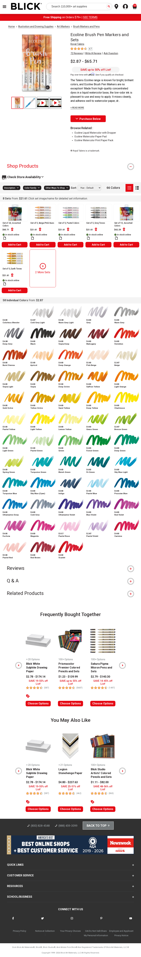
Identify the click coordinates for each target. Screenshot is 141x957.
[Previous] (18, 665)
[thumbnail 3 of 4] (43, 103)
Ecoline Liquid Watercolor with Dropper (95, 132)
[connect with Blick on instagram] (71, 920)
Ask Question (111, 53)
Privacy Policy (19, 931)
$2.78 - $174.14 (35, 676)
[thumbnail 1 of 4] (17, 103)
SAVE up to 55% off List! (70, 682)
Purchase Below (90, 119)
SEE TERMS (90, 17)
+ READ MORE (77, 107)
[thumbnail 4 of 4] (56, 103)
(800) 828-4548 (40, 825)
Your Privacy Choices (70, 931)
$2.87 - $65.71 (84, 61)
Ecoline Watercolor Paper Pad (91, 136)
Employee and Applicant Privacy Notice (121, 933)
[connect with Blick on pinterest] (101, 920)
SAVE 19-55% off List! (38, 682)
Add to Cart (14, 244)
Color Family (30, 188)
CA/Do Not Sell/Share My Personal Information (96, 933)
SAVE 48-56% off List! (102, 788)
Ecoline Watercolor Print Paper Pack (94, 140)
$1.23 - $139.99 (68, 676)
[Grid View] (129, 188)
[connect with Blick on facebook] (13, 920)
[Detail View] (137, 188)
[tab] (70, 166)
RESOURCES (15, 886)
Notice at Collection (45, 931)
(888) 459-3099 (67, 825)
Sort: (74, 188)
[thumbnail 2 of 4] (30, 103)
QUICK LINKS (15, 864)
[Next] (122, 665)
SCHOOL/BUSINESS (19, 896)
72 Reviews (76, 53)
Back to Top (96, 825)
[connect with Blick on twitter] (42, 920)
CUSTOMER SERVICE (20, 875)
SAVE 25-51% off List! (70, 788)
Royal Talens (77, 44)
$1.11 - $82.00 (100, 782)
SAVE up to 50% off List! (95, 69)
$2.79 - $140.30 (100, 676)
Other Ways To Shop (55, 188)
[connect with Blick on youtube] (130, 920)
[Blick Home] (26, 6)
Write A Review (93, 53)
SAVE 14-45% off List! (102, 682)
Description (9, 188)
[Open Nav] (4, 6)
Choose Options (38, 703)
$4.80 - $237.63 (68, 782)
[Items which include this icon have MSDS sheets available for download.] (5, 238)
